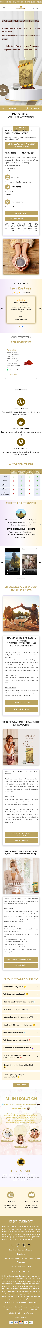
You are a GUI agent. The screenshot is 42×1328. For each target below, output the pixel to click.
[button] (4, 7)
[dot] (19, 326)
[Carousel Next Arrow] (40, 309)
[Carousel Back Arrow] (2, 309)
